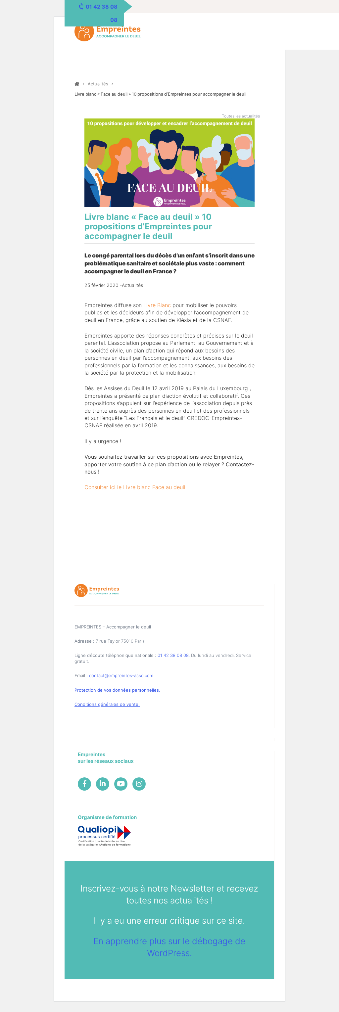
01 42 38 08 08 (173, 655)
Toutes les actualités (241, 116)
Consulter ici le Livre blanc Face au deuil (134, 487)
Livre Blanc (157, 305)
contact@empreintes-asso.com (121, 675)
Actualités (98, 83)
